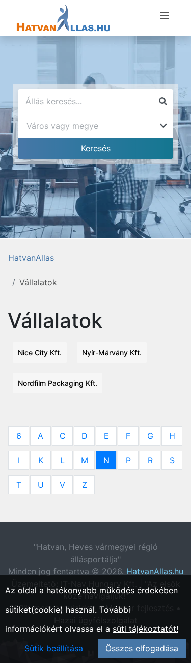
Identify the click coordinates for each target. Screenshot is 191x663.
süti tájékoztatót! (145, 629)
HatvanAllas (31, 258)
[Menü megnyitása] (164, 16)
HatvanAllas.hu (154, 571)
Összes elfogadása (141, 648)
